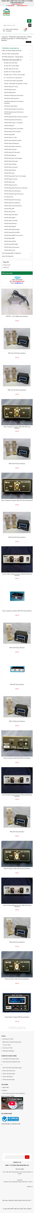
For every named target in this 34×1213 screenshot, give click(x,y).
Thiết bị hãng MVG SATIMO (12, 232)
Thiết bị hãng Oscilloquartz (11, 143)
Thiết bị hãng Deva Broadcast (12, 191)
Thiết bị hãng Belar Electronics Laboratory (15, 188)
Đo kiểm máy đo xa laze (11, 68)
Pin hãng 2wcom (8, 196)
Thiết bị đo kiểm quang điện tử (12, 60)
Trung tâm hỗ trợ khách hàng (11, 1058)
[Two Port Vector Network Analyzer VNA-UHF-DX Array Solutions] (17, 559)
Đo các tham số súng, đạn (10, 53)
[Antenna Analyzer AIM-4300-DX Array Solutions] (17, 854)
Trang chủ (5, 37)
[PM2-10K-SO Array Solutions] (17, 706)
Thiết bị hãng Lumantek (10, 220)
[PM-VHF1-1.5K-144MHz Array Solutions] (17, 301)
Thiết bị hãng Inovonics (10, 185)
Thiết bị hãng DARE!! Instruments (13, 235)
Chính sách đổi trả (8, 1076)
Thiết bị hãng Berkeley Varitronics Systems (16, 116)
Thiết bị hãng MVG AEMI (11, 244)
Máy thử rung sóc (8, 256)
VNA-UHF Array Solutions (17, 684)
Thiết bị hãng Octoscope (11, 161)
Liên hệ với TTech (7, 1048)
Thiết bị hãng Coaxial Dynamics (13, 205)
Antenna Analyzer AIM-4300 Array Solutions (17, 979)
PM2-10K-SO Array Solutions (17, 721)
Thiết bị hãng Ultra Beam (11, 214)
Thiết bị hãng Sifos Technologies (13, 158)
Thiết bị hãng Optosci (10, 170)
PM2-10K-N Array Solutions (17, 647)
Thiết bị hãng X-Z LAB (10, 137)
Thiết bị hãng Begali (9, 217)
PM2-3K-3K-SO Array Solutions (17, 537)
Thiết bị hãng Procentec (10, 179)
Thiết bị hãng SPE (9, 208)
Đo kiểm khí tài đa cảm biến (12, 71)
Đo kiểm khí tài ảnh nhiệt (11, 65)
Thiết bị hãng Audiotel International (13, 109)
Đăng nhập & (9, 29)
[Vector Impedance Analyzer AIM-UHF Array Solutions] (17, 596)
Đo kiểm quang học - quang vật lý (12, 56)
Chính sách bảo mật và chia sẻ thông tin (14, 1093)
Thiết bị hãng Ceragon (10, 149)
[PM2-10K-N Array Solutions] (17, 633)
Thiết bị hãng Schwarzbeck (11, 247)
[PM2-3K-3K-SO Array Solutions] (17, 522)
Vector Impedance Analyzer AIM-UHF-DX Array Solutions (17, 500)
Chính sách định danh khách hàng (12, 1067)
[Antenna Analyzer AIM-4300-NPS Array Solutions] (17, 743)
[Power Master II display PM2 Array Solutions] (17, 1002)
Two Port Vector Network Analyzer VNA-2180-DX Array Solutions (17, 795)
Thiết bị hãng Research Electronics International (14, 112)
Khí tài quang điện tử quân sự (11, 253)
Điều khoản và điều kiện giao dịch (12, 1042)
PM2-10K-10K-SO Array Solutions (17, 390)
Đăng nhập (6, 1087)
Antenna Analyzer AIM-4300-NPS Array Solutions (17, 758)
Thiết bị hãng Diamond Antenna (13, 119)
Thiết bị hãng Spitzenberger (12, 229)
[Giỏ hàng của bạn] (25, 30)
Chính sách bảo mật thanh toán (11, 1061)
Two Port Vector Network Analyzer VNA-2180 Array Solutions (17, 905)
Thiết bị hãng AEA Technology (12, 199)
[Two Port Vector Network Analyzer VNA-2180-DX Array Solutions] (17, 780)
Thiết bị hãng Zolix (9, 173)
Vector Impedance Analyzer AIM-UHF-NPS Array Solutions (17, 427)
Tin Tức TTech (7, 1045)
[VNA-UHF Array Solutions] (17, 670)
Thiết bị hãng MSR (9, 134)
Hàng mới (6, 267)
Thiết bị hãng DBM (9, 238)
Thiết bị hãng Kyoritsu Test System (13, 128)
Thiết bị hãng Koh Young (11, 86)
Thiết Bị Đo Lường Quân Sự (17, 37)
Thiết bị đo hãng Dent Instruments (13, 95)
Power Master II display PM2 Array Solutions (17, 1017)
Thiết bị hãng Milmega (10, 223)
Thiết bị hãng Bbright (10, 226)
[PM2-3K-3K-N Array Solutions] (17, 449)
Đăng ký (16, 29)
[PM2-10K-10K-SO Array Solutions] (17, 375)
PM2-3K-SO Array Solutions (17, 942)
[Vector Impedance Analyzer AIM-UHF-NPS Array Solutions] (17, 412)
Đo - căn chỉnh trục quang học (13, 77)
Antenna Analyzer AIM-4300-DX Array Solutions (17, 868)
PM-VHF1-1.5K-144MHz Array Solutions (17, 316)
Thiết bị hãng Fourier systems (12, 131)
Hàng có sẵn (7, 265)
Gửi (27, 1157)
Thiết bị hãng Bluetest (10, 155)
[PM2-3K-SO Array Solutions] (17, 927)
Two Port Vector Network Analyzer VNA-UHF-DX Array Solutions (17, 574)
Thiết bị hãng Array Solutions (12, 202)
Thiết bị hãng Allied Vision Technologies (15, 176)
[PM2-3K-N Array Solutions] (17, 817)
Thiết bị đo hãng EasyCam (11, 98)
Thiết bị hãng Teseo (9, 250)
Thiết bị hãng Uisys (9, 182)
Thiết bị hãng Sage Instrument (12, 146)
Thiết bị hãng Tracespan (11, 167)
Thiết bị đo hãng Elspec (10, 106)
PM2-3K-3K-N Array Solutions (17, 463)
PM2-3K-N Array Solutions (17, 832)
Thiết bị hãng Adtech (10, 92)
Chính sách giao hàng (9, 1073)
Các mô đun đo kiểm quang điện (13, 80)
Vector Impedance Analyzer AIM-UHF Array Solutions (17, 611)
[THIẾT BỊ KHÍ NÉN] (17, 277)
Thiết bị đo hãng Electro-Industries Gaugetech (13, 102)
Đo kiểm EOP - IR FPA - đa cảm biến (14, 74)
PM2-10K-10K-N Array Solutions (17, 353)
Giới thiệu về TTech (8, 1039)
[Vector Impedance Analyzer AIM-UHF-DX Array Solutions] (17, 485)
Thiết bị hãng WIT (9, 125)
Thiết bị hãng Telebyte (10, 164)
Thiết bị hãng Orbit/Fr (10, 241)
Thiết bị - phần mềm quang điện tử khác (15, 83)
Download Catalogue (8, 1051)
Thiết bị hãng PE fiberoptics (12, 152)
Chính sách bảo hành (8, 1079)
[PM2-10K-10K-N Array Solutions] (17, 338)
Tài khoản (9, 31)
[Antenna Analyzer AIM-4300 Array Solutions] (17, 964)
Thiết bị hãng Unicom (10, 89)
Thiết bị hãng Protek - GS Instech (13, 122)
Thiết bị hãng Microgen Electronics (13, 194)
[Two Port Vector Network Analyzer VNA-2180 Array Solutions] (17, 890)
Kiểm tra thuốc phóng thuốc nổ (11, 50)
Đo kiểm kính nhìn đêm (11, 63)
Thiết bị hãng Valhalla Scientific (12, 140)
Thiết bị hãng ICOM (9, 211)
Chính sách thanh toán (9, 1070)
